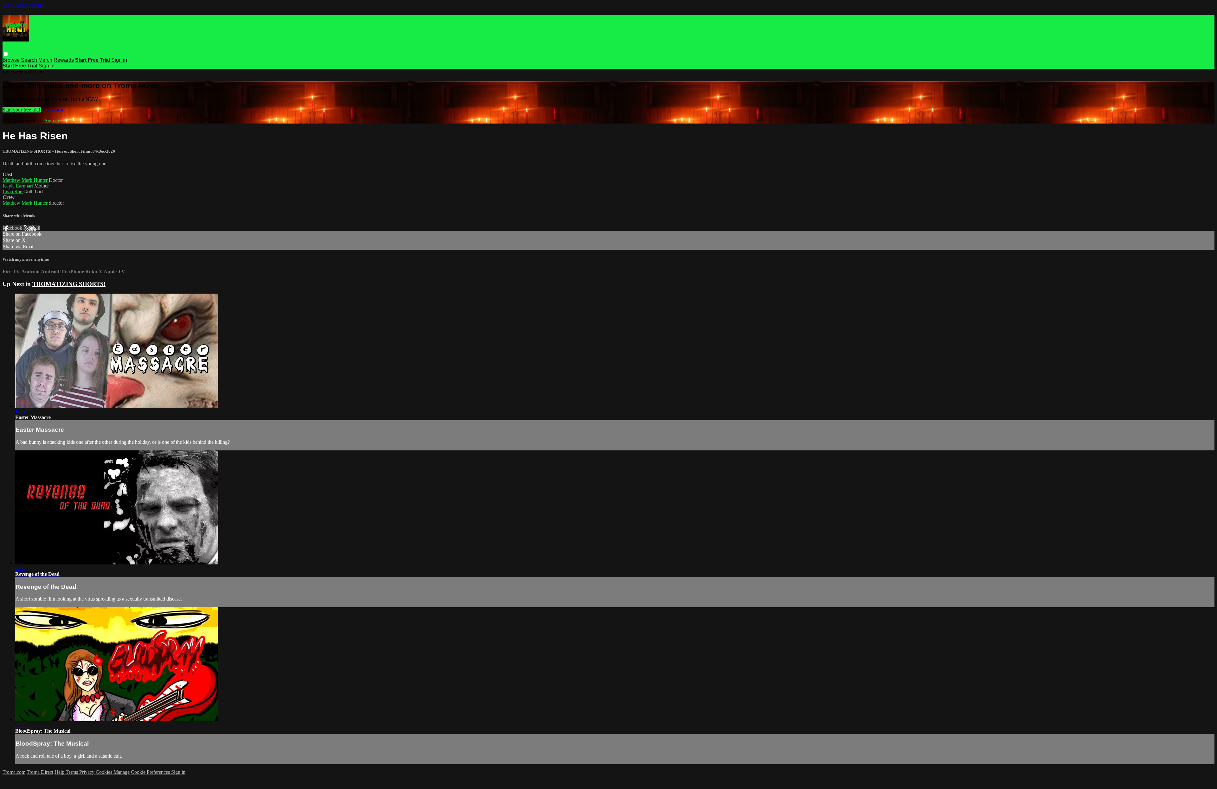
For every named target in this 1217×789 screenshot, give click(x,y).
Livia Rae (13, 191)
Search (29, 60)
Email (34, 228)
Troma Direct (40, 772)
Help (60, 772)
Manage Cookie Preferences (142, 772)
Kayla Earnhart (18, 185)
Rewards (64, 60)
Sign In (47, 65)
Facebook (13, 228)
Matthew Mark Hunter (26, 180)
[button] (6, 54)
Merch (45, 60)
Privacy (87, 772)
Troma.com (14, 772)
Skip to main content (23, 5)
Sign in (119, 60)
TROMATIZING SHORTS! (27, 151)
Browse (12, 60)
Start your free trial (22, 109)
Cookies (104, 772)
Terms (72, 772)
